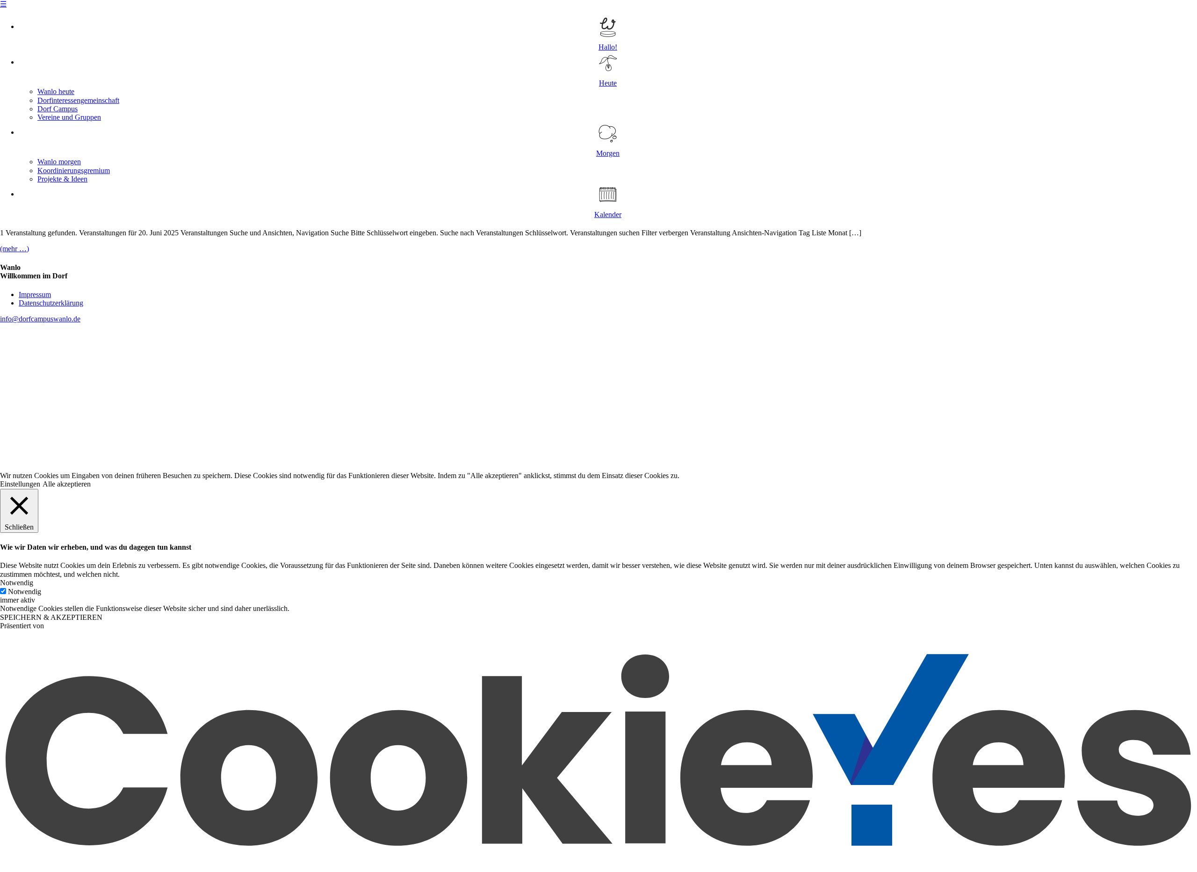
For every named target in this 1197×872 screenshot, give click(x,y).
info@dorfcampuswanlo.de (40, 319)
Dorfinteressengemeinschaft (78, 100)
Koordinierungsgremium (73, 170)
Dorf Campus (57, 109)
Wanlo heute (55, 91)
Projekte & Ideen (62, 179)
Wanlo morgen (59, 162)
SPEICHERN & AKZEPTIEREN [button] (51, 617)
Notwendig (24, 592)
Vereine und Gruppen (69, 117)
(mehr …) (14, 249)
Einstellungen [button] (20, 484)
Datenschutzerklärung (51, 303)
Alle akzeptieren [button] (67, 484)
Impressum (35, 294)
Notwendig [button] (16, 583)
